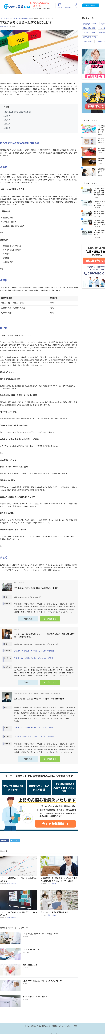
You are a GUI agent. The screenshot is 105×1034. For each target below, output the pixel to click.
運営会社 (77, 1026)
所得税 (7, 120)
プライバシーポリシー (66, 1026)
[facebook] (4, 840)
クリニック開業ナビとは (33, 1026)
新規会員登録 (90, 5)
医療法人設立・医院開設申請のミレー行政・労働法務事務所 (39, 698)
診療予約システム (89, 37)
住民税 (7, 124)
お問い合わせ (46, 1026)
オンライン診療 (89, 32)
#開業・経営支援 (4, 26)
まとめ (7, 128)
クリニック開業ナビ (5, 18)
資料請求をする (50, 619)
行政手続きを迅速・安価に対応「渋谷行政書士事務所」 (37, 588)
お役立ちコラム (16, 18)
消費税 (7, 116)
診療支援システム (89, 23)
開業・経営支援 (26, 18)
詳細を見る (28, 619)
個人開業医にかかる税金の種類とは (18, 112)
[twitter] (15, 840)
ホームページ (88, 41)
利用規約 (55, 1026)
